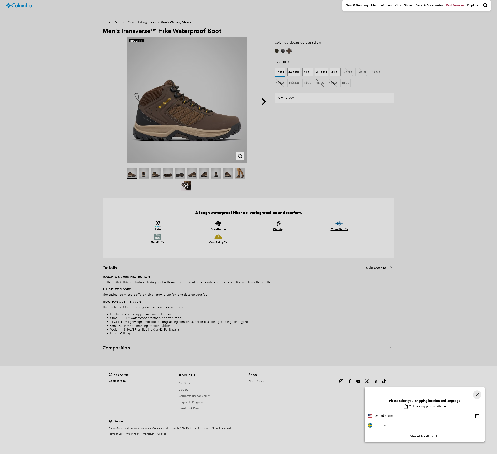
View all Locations (421, 436)
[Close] (477, 394)
